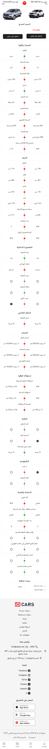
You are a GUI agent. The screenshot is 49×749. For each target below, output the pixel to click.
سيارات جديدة (24, 610)
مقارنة (24, 623)
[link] (24, 707)
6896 (32, 647)
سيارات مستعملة (24, 615)
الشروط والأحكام (19, 737)
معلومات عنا (24, 635)
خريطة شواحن (24, 627)
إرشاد (24, 619)
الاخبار (24, 631)
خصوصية (32, 737)
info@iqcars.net (17, 647)
